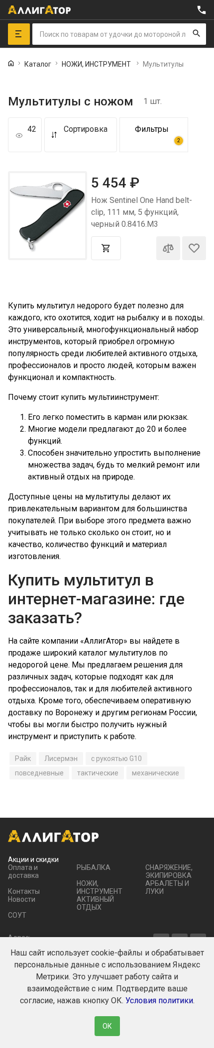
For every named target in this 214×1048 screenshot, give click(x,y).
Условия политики (159, 1000)
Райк (23, 758)
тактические (97, 773)
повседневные (39, 773)
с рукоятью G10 (116, 758)
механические (155, 773)
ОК (107, 1026)
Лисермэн (61, 758)
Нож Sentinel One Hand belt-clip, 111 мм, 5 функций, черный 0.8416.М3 (141, 212)
